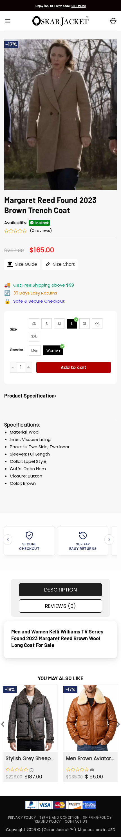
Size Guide (25, 264)
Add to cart (73, 367)
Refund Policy (48, 821)
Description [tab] (60, 589)
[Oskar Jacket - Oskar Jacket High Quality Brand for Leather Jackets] (60, 21)
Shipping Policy (97, 817)
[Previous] (7, 539)
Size (13, 329)
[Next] (109, 539)
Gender (16, 350)
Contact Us (76, 821)
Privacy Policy (22, 817)
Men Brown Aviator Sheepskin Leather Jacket (90, 758)
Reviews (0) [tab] (60, 606)
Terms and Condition (59, 817)
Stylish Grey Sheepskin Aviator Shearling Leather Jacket (30, 758)
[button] (7, 21)
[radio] (34, 324)
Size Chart (63, 264)
